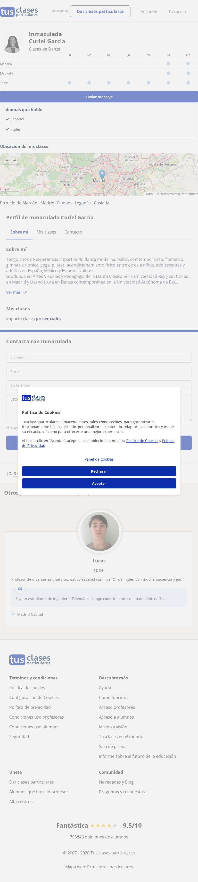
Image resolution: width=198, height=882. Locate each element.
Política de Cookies (142, 440)
